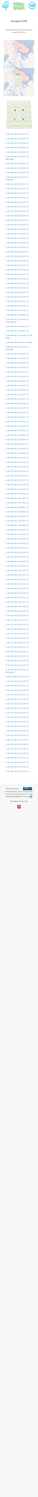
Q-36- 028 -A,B (11, 261)
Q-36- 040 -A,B (11, 315)
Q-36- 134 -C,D (23, 726)
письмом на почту (12, 796)
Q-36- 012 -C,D (23, 188)
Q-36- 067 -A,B (11, 444)
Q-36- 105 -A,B (11, 593)
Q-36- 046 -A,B (11, 347)
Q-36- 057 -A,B (11, 399)
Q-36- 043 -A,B (11, 331)
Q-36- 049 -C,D (23, 363)
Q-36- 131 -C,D (23, 713)
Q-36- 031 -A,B (11, 274)
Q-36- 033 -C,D (23, 283)
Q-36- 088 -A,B (11, 525)
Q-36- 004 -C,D (23, 147)
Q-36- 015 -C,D (23, 202)
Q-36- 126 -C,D (23, 690)
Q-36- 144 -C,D (23, 771)
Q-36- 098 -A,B (11, 561)
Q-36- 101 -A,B (11, 575)
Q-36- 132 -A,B (11, 717)
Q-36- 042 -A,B (11, 326)
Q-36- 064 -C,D (23, 430)
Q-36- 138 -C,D (23, 744)
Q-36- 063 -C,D (23, 426)
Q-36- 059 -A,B (11, 408)
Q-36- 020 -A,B (11, 225)
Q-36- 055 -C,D (23, 390)
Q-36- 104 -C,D (23, 588)
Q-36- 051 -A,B (11, 372)
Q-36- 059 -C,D (23, 408)
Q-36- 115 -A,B (11, 638)
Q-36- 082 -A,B (11, 503)
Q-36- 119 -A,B (11, 656)
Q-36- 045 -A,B (11, 342)
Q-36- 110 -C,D (23, 615)
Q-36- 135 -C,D (23, 731)
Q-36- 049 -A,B (11, 363)
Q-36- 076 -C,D (23, 476)
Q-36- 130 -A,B (11, 708)
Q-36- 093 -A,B (11, 548)
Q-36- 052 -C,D (23, 376)
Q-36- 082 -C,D (23, 503)
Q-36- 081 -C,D (23, 498)
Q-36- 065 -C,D (23, 435)
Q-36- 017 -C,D (23, 211)
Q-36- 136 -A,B (11, 735)
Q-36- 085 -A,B (11, 512)
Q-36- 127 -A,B (11, 695)
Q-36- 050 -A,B (11, 367)
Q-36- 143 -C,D (23, 767)
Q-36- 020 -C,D (23, 225)
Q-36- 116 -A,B (11, 642)
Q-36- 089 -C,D (23, 530)
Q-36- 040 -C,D (23, 315)
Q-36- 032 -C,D (23, 279)
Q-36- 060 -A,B (11, 412)
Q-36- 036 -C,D (23, 297)
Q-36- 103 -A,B (11, 584)
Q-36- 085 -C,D (23, 512)
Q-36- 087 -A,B (11, 521)
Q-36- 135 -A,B (11, 731)
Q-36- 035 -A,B (11, 292)
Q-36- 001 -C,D (23, 134)
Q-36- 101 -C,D (23, 575)
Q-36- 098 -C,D (23, 561)
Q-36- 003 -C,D (23, 143)
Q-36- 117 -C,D (23, 647)
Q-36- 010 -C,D (23, 177)
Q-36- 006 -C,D (23, 156)
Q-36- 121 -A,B (11, 665)
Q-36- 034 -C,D (23, 288)
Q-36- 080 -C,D (23, 494)
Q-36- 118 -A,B (11, 651)
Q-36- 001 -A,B (11, 134)
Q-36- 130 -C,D (23, 708)
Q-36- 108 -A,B (11, 606)
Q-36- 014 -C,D (23, 197)
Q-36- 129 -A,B (11, 704)
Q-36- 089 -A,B (11, 530)
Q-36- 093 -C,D (23, 548)
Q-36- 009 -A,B (11, 172)
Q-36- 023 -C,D (23, 238)
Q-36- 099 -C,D (23, 566)
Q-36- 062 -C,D (23, 421)
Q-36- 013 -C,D (23, 193)
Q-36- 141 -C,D (23, 758)
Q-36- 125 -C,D (23, 686)
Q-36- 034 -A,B (11, 288)
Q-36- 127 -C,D (23, 695)
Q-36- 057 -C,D (23, 399)
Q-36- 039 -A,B (11, 310)
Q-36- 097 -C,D (23, 557)
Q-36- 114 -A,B (11, 633)
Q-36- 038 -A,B (11, 306)
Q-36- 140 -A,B (11, 753)
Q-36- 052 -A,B (11, 376)
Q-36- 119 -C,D (23, 656)
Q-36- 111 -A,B (11, 620)
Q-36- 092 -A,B (11, 543)
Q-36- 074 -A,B (11, 467)
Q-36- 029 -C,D (23, 265)
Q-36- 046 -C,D (23, 347)
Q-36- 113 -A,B (11, 629)
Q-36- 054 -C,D (23, 385)
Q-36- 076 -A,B (11, 476)
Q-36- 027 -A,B (11, 256)
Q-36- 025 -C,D (23, 247)
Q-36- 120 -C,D (23, 661)
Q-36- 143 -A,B (11, 767)
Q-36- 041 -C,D (23, 319)
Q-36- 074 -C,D (23, 467)
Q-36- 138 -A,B (11, 744)
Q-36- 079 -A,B (11, 489)
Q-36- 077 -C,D (23, 480)
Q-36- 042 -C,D (23, 326)
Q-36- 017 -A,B (11, 211)
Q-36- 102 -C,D (23, 579)
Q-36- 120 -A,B (11, 661)
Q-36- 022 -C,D (23, 234)
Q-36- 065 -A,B (11, 435)
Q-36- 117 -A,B (11, 647)
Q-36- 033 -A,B (11, 283)
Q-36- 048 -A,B (11, 358)
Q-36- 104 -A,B (11, 588)
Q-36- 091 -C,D (23, 539)
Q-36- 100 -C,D (23, 570)
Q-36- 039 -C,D (23, 310)
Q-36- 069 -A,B (11, 453)
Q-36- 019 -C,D (23, 220)
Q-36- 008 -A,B (11, 168)
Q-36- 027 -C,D (23, 256)
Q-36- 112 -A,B (11, 624)
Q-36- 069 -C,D (23, 453)
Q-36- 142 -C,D (23, 762)
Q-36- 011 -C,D (23, 184)
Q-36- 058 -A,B (11, 403)
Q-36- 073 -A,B (11, 462)
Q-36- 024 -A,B (11, 243)
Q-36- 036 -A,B (11, 297)
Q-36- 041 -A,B (11, 319)
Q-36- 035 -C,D (23, 292)
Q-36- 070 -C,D (23, 458)
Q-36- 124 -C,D (23, 681)
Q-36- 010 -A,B (11, 177)
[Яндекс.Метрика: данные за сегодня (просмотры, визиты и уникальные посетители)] (12, 788)
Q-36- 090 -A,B (11, 534)
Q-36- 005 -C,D (23, 152)
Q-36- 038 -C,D (23, 306)
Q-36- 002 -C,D (23, 138)
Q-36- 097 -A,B (11, 557)
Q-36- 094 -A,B (11, 552)
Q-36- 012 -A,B (11, 188)
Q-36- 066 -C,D (23, 439)
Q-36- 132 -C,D (23, 717)
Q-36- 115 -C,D (23, 638)
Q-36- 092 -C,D (23, 543)
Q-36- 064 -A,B (11, 430)
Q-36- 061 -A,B (11, 417)
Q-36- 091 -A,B (11, 539)
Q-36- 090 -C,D (23, 534)
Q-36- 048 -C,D (23, 358)
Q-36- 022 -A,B (11, 234)
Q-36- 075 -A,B (11, 471)
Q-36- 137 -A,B (11, 740)
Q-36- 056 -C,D (23, 394)
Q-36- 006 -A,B (11, 156)
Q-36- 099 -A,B (11, 566)
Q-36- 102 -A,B (11, 579)
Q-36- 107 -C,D (23, 602)
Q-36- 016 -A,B (11, 207)
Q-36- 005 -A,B (11, 152)
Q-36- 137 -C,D (23, 740)
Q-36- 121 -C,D (23, 665)
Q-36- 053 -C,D (23, 381)
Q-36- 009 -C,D (23, 172)
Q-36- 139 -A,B (11, 749)
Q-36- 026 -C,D (23, 252)
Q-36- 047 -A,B (11, 354)
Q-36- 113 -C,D (23, 629)
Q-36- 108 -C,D (23, 606)
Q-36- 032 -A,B (11, 279)
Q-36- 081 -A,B (11, 498)
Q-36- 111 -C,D (23, 620)
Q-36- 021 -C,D (23, 229)
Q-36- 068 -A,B (11, 448)
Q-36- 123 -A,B (11, 676)
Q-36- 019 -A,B (11, 220)
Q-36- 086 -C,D (23, 516)
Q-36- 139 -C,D (23, 749)
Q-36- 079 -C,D (23, 489)
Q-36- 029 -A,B (11, 265)
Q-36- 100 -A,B (11, 570)
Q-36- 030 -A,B (11, 270)
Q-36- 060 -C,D (23, 412)
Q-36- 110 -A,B (11, 615)
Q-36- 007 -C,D (23, 163)
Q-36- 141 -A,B (11, 758)
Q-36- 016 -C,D (23, 207)
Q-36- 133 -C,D (23, 722)
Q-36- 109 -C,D (23, 611)
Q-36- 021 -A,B (11, 229)
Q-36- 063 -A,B (11, 426)
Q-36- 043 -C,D (23, 331)
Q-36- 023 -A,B (11, 238)
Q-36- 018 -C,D (23, 216)
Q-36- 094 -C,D (23, 552)
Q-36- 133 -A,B (11, 722)
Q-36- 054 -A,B (11, 385)
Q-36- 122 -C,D (23, 670)
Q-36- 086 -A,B (11, 516)
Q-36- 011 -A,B (11, 184)
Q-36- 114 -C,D (23, 633)
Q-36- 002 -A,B (11, 138)
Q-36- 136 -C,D (23, 735)
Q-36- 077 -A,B (11, 480)
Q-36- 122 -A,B (11, 670)
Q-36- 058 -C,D (23, 403)
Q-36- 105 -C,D (23, 593)
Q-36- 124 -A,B (11, 681)
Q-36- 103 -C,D (23, 584)
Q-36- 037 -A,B (11, 301)
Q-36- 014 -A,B (11, 197)
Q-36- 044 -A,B (11, 335)
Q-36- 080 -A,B (11, 494)
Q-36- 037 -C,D (23, 301)
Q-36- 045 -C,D (23, 342)
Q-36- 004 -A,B (11, 147)
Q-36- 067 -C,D (23, 444)
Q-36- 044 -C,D (23, 335)
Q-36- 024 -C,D (23, 243)
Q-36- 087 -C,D (23, 521)
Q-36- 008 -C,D (23, 168)
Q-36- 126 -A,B (11, 690)
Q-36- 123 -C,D (23, 676)
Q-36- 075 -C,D (23, 471)
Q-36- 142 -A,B (11, 762)
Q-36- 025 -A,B (11, 247)
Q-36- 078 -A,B (11, 485)
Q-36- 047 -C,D (23, 354)
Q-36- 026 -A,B (11, 252)
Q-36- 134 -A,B (11, 726)
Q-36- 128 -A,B (11, 699)
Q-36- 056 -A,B (11, 394)
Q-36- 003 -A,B (11, 143)
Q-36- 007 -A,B (11, 163)
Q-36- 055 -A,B (11, 390)
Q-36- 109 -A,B (11, 611)
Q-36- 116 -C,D (23, 642)
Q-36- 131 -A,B (11, 713)
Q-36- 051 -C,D (23, 372)
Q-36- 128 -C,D (23, 699)
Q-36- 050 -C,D (23, 367)
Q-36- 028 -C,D (23, 261)
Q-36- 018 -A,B (11, 216)
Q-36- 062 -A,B (11, 421)
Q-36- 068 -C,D (23, 448)
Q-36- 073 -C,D (23, 462)
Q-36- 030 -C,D (23, 270)
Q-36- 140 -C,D (23, 753)
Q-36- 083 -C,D (23, 507)
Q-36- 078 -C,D (23, 485)
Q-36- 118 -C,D (23, 651)
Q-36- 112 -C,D (23, 624)
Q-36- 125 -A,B (11, 686)
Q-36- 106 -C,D (23, 597)
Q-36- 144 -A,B (11, 771)
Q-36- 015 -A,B (11, 202)
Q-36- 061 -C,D (23, 417)
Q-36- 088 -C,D (23, 525)
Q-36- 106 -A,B (11, 597)
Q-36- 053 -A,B (11, 381)
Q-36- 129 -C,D (23, 704)
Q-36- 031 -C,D (23, 274)
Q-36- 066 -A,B (11, 439)
